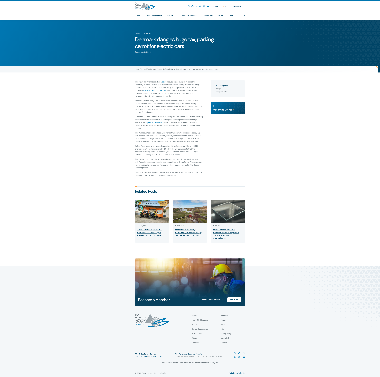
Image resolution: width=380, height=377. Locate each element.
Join (222, 329)
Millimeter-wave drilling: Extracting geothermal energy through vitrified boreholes (188, 232)
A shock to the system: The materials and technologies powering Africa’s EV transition (150, 232)
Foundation (224, 315)
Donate (215, 6)
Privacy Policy (225, 334)
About (220, 16)
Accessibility (225, 338)
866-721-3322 (141, 357)
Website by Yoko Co (237, 373)
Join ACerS (238, 6)
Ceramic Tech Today (165, 69)
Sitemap (223, 343)
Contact (232, 16)
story (164, 82)
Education (171, 16)
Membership (208, 16)
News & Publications (154, 16)
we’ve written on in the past (155, 90)
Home (137, 69)
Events (137, 16)
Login (227, 6)
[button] (244, 16)
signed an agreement (155, 122)
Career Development (189, 16)
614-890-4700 (155, 357)
